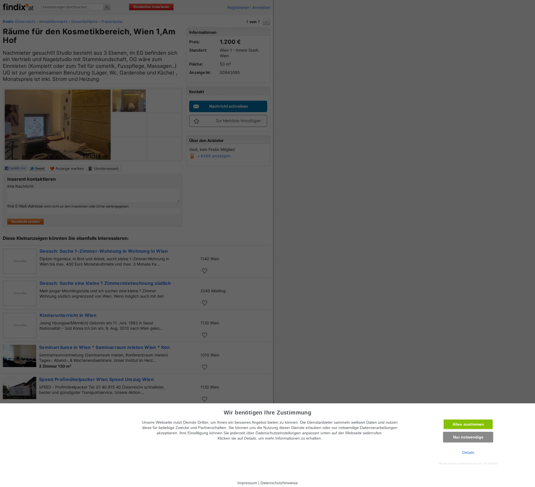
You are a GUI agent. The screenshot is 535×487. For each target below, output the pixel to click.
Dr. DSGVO (490, 463)
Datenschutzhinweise (279, 483)
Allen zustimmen (468, 424)
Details (468, 452)
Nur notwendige (468, 437)
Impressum (247, 483)
